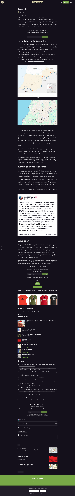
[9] (39, 173)
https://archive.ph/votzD (25, 397)
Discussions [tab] (26, 445)
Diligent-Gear (32, 290)
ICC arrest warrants (28, 191)
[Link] (16, 41)
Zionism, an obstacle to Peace (25, 464)
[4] (38, 97)
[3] (25, 61)
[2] (44, 51)
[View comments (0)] (22, 15)
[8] (40, 150)
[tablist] (22, 431)
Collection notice (43, 488)
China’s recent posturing (47, 161)
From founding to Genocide (23, 465)
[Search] (59, 2)
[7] (41, 139)
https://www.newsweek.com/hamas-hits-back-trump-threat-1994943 (35, 395)
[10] (50, 182)
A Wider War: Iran (22, 448)
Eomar (21, 11)
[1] (55, 46)
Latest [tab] (22, 445)
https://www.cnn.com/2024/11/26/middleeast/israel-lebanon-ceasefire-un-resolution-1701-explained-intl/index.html (36, 374)
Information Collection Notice (37, 415)
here (55, 400)
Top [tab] (18, 445)
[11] (30, 184)
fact (22, 182)
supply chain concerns (36, 161)
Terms (39, 488)
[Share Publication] (61, 2)
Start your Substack (34, 490)
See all (19, 471)
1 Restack (25, 419)
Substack (32, 493)
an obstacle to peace (26, 130)
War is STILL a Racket (23, 456)
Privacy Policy (46, 415)
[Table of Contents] (1, 248)
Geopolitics (20, 7)
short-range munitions (35, 54)
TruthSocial (37, 237)
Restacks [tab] (24, 431)
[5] (55, 134)
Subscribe (66, 2)
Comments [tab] (20, 431)
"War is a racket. (21, 458)
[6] (23, 137)
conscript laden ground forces (47, 159)
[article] (37, 451)
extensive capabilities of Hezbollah (36, 61)
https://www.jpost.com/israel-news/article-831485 (30, 380)
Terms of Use (43, 414)
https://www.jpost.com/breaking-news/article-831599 (31, 378)
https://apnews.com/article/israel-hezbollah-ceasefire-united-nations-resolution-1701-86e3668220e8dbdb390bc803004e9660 (37, 369)
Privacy (35, 488)
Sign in (71, 2)
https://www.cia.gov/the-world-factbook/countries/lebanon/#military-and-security (38, 372)
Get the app (43, 490)
